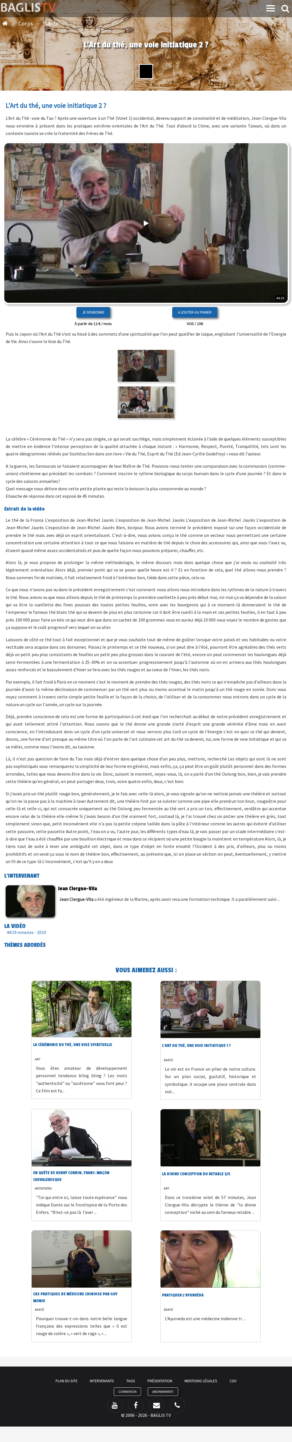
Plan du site (67, 1380)
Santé (168, 1060)
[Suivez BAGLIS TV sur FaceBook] (135, 1405)
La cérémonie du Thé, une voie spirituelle (72, 1044)
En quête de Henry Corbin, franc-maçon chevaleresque (71, 1176)
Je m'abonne (93, 312)
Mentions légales (200, 1380)
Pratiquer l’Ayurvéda (183, 1295)
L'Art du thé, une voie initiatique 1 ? (196, 1045)
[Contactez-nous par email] (156, 1405)
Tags (130, 1380)
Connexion (127, 1391)
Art (37, 1059)
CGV (233, 1380)
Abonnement (163, 1391)
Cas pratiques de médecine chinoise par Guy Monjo (75, 1297)
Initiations (43, 1188)
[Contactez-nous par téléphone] (177, 1405)
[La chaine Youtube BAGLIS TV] (115, 1405)
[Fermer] (266, 281)
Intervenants (102, 1380)
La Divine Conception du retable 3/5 (196, 1174)
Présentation (159, 1380)
